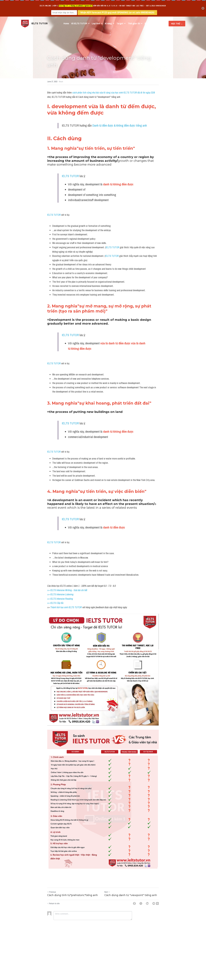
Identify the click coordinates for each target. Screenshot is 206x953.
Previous (52, 892)
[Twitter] (140, 903)
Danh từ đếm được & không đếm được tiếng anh (119, 125)
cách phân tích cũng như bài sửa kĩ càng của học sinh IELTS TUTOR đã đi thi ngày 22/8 (113, 92)
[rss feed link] (157, 903)
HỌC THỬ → (177, 23)
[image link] (25, 23)
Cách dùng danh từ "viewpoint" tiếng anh (130, 895)
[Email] (153, 903)
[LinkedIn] (147, 903)
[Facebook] (134, 903)
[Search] (161, 23)
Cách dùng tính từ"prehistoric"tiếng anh (72, 895)
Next (106, 892)
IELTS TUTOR (70, 176)
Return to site (54, 903)
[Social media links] (165, 23)
